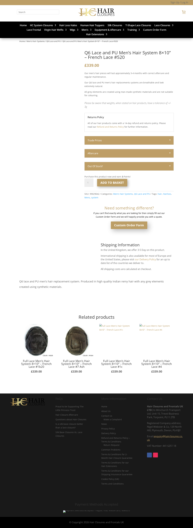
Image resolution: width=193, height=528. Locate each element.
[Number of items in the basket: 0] (183, 12)
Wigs (72, 30)
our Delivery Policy (145, 259)
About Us (106, 411)
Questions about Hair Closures (70, 419)
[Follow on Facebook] (7, 12)
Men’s (85, 30)
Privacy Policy (108, 428)
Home (23, 25)
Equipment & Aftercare (108, 30)
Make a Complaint (113, 419)
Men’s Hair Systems (36, 41)
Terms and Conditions (112, 483)
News (104, 424)
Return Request (111, 445)
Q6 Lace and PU (53, 41)
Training (132, 30)
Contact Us (106, 415)
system (94, 197)
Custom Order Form (154, 30)
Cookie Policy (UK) (110, 479)
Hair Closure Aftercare (66, 414)
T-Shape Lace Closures (138, 25)
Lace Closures (162, 25)
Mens (87, 197)
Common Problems (110, 449)
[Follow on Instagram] (13, 12)
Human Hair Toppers (92, 25)
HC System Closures (41, 25)
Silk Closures (115, 25)
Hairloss (167, 193)
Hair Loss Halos (68, 25)
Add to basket (112, 183)
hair (160, 193)
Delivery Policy (108, 433)
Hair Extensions (95, 34)
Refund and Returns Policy (110, 126)
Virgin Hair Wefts (53, 30)
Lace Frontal (34, 30)
